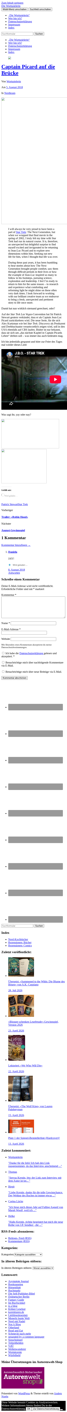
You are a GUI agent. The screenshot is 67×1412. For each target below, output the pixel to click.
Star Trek (21, 232)
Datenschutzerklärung (20, 21)
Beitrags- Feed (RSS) (19, 1238)
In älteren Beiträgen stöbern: (16, 1267)
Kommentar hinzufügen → (16, 545)
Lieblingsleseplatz (18, 1315)
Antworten (14, 572)
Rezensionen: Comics (20, 945)
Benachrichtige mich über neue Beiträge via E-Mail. (33, 671)
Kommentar (8, 594)
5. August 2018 (14, 87)
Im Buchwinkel (16, 1302)
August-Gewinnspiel (13, 530)
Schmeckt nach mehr (19, 1333)
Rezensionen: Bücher (19, 942)
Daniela (12, 551)
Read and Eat (15, 1330)
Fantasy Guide (16, 1299)
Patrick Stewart (9, 504)
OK (28, 1409)
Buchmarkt (14, 1290)
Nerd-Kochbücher (18, 939)
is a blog (12, 1305)
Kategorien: (7, 1254)
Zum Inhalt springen (12, 2)
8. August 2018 (16, 569)
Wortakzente (15, 1352)
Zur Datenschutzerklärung (46, 1409)
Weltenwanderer (17, 1349)
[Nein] (61, 1409)
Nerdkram (9, 93)
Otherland (13, 1327)
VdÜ (11, 1346)
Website (5, 638)
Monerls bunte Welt (19, 1318)
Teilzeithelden (15, 1342)
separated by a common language (26, 1336)
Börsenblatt (14, 1287)
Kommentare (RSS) (19, 1241)
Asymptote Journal (18, 1281)
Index (11, 27)
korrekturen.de (16, 1312)
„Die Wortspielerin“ (19, 15)
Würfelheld (14, 1355)
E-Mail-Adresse (11, 629)
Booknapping (15, 1284)
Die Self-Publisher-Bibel (21, 1293)
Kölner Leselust (16, 1309)
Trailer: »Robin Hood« (14, 517)
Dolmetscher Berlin (18, 1296)
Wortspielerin (14, 81)
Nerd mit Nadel (16, 1321)
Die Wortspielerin (10, 5)
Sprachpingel (15, 1339)
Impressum (14, 24)
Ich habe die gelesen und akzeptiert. (29, 655)
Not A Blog (14, 1324)
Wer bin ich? (15, 18)
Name (5, 623)
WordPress (24, 1393)
